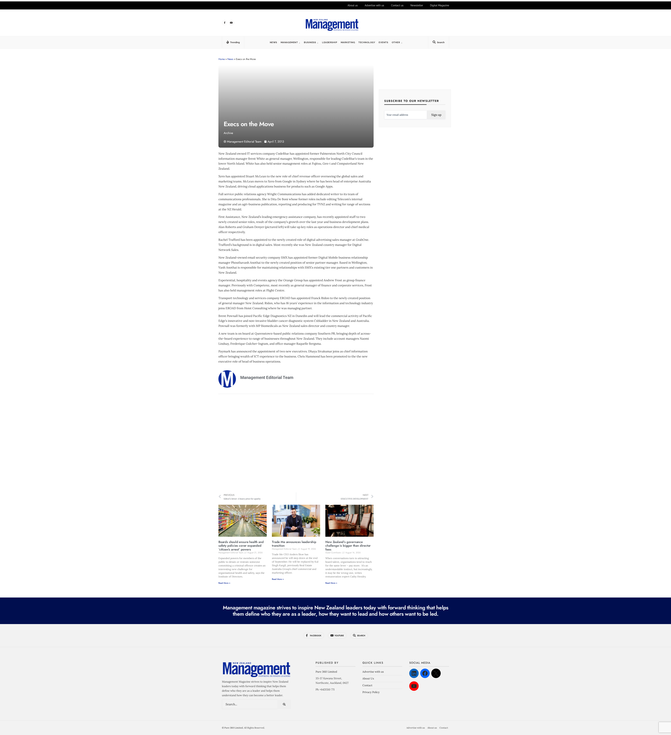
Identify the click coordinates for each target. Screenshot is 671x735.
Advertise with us (374, 5)
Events (383, 42)
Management (289, 42)
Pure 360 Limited (326, 671)
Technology (366, 42)
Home (221, 59)
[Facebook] (425, 673)
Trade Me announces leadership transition (294, 544)
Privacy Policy (371, 692)
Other (396, 42)
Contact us (397, 5)
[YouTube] (414, 686)
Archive (228, 133)
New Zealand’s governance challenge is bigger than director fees (348, 546)
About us (353, 5)
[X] (436, 673)
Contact (367, 685)
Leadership (329, 42)
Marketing (348, 42)
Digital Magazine (439, 5)
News (273, 42)
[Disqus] (296, 443)
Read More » (224, 583)
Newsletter (416, 5)
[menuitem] (290, 42)
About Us (368, 678)
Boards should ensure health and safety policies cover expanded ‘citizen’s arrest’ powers (241, 546)
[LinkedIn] (414, 673)
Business (310, 42)
